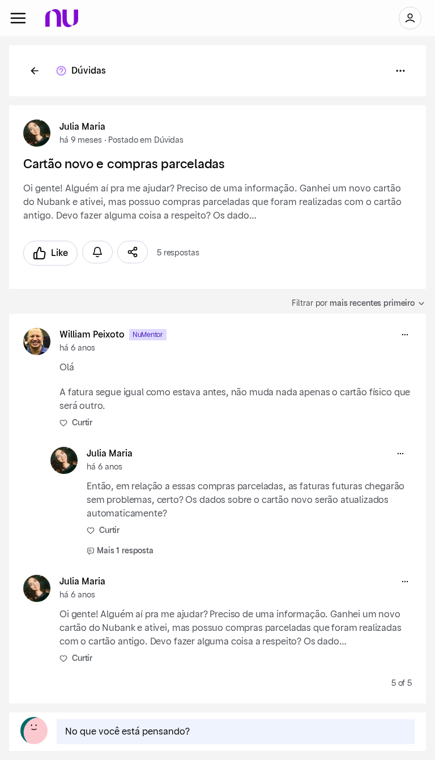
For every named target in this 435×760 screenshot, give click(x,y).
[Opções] (400, 70)
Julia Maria (82, 126)
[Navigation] (18, 18)
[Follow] (97, 252)
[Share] (132, 252)
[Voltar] (34, 70)
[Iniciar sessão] (410, 18)
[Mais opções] (405, 334)
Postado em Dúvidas (145, 140)
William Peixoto (92, 334)
